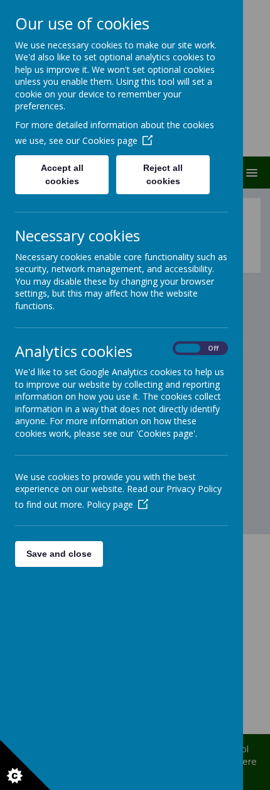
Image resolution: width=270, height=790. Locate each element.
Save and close (59, 554)
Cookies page (110, 140)
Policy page (110, 504)
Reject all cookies (163, 174)
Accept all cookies (62, 174)
